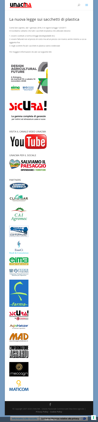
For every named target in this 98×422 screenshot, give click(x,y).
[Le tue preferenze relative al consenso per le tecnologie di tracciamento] (93, 417)
